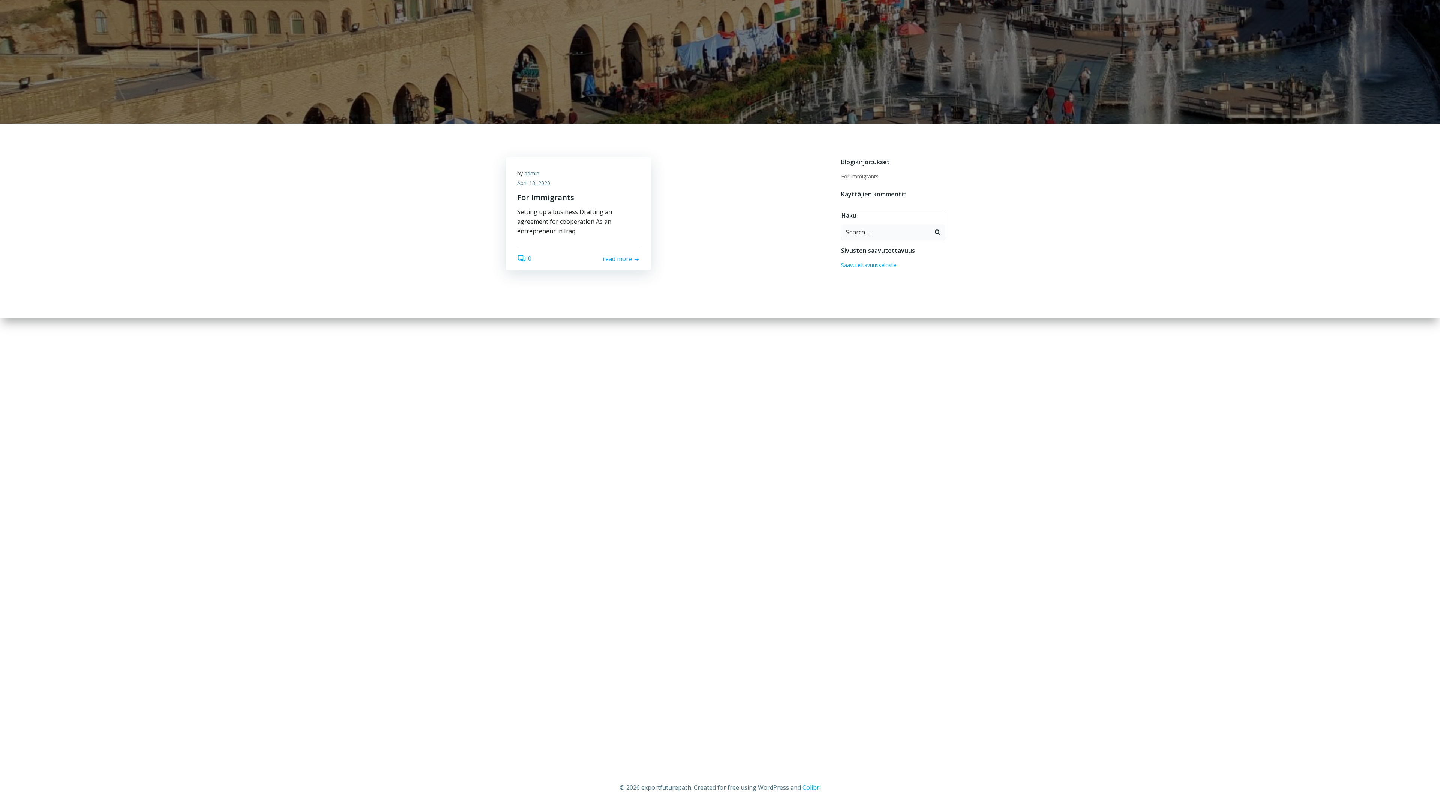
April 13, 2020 (533, 183)
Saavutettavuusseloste (868, 264)
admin (531, 173)
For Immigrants (860, 176)
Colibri (811, 787)
